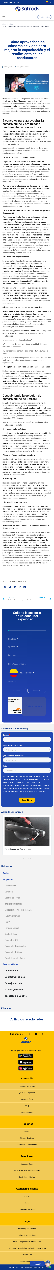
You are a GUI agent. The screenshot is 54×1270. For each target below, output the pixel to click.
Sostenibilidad (11, 934)
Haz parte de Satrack (27, 1086)
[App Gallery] (25, 1068)
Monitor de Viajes (27, 1138)
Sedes (27, 1203)
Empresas (25, 67)
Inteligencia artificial (13, 904)
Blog (11, 24)
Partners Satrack (12, 928)
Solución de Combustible (27, 1145)
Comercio (9, 892)
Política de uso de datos (27, 1235)
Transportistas (10, 964)
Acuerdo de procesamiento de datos (27, 1242)
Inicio (4, 24)
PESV (7, 922)
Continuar (37, 690)
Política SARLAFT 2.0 (27, 1261)
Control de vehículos (27, 1177)
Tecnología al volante (16, 996)
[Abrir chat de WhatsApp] (48, 1264)
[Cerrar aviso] (30, 1261)
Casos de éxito (27, 1099)
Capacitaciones (27, 1112)
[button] (5, 587)
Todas (6, 873)
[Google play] (25, 1056)
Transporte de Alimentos (15, 946)
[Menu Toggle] (3, 16)
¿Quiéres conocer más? (20, 565)
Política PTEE (27, 1255)
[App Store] (25, 1062)
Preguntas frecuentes (27, 1209)
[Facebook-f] (30, 1034)
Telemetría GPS (11, 940)
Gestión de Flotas (12, 898)
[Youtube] (36, 1034)
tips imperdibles (37, 148)
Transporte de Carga (13, 952)
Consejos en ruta (13, 983)
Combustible (10, 886)
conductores (36, 553)
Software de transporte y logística (27, 1170)
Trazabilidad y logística (15, 958)
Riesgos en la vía (27, 1164)
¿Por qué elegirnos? (27, 1093)
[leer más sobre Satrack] (26, 1040)
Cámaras (27, 1132)
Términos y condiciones (27, 1229)
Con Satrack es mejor (15, 977)
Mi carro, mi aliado (14, 989)
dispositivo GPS (19, 485)
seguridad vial (8, 363)
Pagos (27, 1196)
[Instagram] (42, 1034)
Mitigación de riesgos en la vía (18, 910)
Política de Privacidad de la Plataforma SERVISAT (27, 1248)
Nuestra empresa (12, 916)
